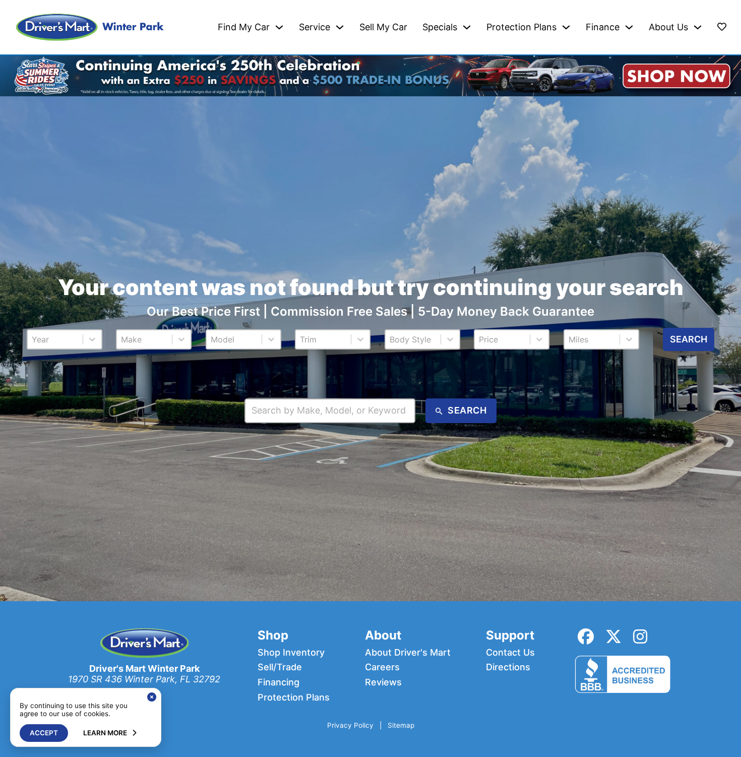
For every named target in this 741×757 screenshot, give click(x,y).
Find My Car (244, 27)
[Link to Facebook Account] (586, 636)
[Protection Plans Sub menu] (566, 27)
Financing (278, 682)
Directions (508, 667)
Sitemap (401, 725)
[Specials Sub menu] (466, 27)
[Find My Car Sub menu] (279, 27)
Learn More (105, 733)
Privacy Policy (350, 725)
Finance (603, 27)
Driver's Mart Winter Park (144, 668)
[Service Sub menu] (339, 27)
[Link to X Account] (613, 636)
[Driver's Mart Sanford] (90, 27)
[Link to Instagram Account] (640, 636)
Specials (439, 27)
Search (688, 339)
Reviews (383, 682)
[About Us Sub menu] (697, 27)
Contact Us (510, 653)
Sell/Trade (280, 667)
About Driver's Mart (408, 653)
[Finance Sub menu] (629, 27)
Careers (382, 667)
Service (314, 27)
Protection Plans (521, 27)
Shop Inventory (291, 653)
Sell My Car (383, 27)
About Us (668, 27)
